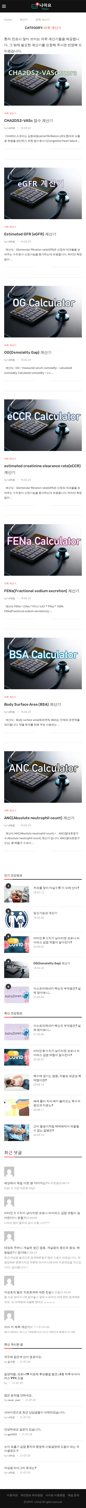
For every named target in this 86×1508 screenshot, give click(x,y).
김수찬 (11, 1361)
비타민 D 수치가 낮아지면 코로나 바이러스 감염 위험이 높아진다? (56, 940)
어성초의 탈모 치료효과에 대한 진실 (27, 1292)
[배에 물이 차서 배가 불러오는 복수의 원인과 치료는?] (16, 1107)
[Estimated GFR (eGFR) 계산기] (43, 193)
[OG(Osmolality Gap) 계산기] (43, 311)
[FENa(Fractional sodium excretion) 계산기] (43, 550)
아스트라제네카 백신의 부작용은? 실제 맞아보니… (57, 990)
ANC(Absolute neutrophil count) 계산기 (39, 818)
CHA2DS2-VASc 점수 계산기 (28, 120)
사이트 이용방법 (55, 1495)
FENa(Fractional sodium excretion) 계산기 (41, 591)
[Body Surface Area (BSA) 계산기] (43, 663)
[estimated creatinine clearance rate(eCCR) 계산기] (43, 425)
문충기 (22, 1218)
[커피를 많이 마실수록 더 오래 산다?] (16, 894)
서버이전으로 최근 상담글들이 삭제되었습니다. (34, 1412)
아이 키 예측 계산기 (17, 1327)
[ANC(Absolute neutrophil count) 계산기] (43, 777)
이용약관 (12, 1495)
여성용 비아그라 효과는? (20, 1468)
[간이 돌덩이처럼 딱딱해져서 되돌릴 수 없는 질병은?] (16, 1132)
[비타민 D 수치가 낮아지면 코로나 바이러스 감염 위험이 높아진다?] (16, 944)
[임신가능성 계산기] (16, 919)
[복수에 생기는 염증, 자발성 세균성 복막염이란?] (16, 1082)
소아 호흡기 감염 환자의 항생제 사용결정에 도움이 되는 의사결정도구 (41, 1449)
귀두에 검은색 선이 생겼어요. (23, 1357)
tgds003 (12, 1434)
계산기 (24, 19)
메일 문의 (73, 1495)
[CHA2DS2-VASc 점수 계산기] (43, 80)
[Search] (82, 6)
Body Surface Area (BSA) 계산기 (32, 704)
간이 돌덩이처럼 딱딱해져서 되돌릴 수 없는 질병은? (56, 1128)
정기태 (22, 1252)
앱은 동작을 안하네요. (18, 1395)
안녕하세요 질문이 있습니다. (22, 1429)
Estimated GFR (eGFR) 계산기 (30, 234)
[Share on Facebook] (41, 149)
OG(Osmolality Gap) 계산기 (28, 352)
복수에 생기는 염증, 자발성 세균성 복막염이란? (57, 1078)
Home (8, 19)
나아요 (11, 128)
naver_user (14, 1400)
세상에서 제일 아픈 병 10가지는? (25, 1183)
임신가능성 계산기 (45, 913)
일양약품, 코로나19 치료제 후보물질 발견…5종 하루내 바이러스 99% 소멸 (42, 1376)
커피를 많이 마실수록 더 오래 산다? (56, 888)
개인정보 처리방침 (31, 1495)
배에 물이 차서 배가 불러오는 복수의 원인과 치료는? (56, 1103)
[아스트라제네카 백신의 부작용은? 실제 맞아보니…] (16, 995)
